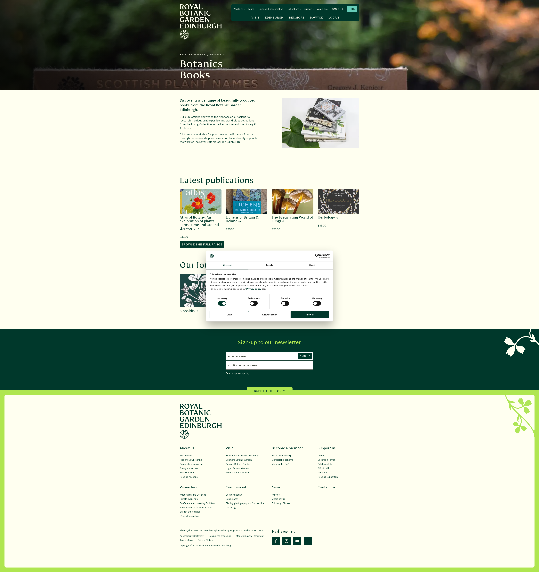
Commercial (198, 54)
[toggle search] (343, 9)
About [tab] (312, 265)
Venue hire (322, 9)
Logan (333, 17)
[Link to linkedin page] (308, 541)
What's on (238, 9)
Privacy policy (253, 289)
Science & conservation (271, 9)
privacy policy (243, 373)
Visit (255, 17)
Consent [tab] (227, 265)
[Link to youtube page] (297, 541)
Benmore (297, 17)
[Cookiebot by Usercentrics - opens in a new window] (317, 256)
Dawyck (316, 17)
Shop (334, 9)
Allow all (310, 314)
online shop (203, 138)
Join (352, 9)
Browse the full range (202, 244)
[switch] (254, 303)
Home (183, 54)
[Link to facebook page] (276, 541)
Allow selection (269, 314)
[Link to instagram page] (286, 541)
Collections (293, 9)
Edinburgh (274, 17)
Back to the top (268, 391)
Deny (229, 314)
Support (308, 9)
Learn (251, 9)
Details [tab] (269, 265)
